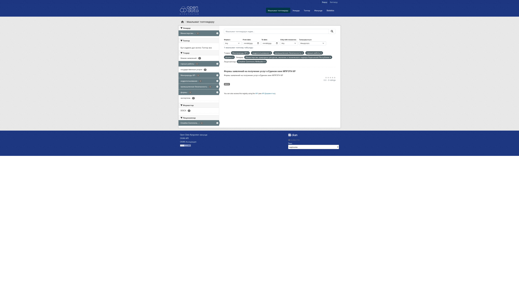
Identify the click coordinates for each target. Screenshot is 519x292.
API (256, 93)
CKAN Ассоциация (188, 141)
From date (247, 39)
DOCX (227, 84)
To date (264, 39)
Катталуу (334, 2)
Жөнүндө (318, 10)
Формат (227, 39)
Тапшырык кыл (305, 39)
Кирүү (324, 2)
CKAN (292, 135)
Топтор (307, 10)
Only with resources (288, 39)
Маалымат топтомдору (278, 10)
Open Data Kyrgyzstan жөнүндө (193, 134)
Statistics (330, 10)
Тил (290, 143)
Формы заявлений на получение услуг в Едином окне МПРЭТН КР (260, 71)
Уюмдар (296, 10)
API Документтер (268, 93)
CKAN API (184, 138)
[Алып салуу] (247, 53)
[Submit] (332, 31)
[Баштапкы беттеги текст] (182, 21)
